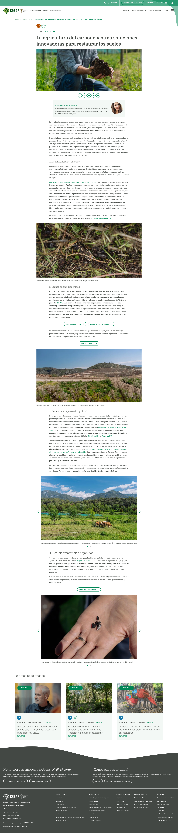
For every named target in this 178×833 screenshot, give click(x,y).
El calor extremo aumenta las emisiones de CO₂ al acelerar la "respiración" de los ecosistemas (85, 729)
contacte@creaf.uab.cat (12, 819)
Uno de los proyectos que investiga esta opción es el (72, 182)
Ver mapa (6, 808)
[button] (87, 546)
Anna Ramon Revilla (35, 722)
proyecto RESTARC (84, 561)
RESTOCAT (60, 303)
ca (162, 3)
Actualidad (26, 20)
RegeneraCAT (107, 436)
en (158, 3)
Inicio (17, 20)
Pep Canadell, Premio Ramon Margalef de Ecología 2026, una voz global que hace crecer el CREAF (37, 729)
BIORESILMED (93, 436)
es (166, 3)
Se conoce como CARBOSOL (101, 218)
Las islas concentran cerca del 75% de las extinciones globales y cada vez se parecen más (139, 729)
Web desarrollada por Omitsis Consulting (15, 826)
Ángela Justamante (86, 722)
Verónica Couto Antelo (66, 105)
